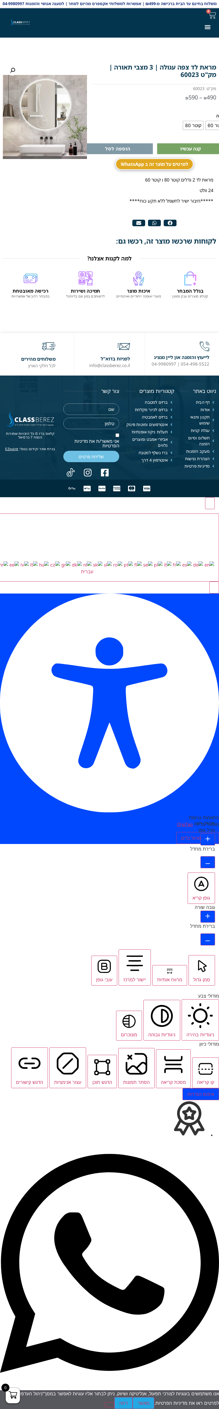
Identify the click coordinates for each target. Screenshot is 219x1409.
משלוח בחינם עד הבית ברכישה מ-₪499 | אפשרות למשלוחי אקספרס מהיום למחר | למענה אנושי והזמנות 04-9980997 (110, 3)
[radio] (193, 125)
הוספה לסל (117, 149)
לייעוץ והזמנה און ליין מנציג (181, 357)
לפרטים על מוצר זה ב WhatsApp (154, 164)
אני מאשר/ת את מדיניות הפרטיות (96, 443)
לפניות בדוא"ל (115, 359)
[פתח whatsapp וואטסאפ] (109, 1387)
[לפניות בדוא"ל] (123, 346)
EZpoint (11, 448)
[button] (207, 27)
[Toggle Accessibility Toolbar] (210, 503)
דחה (123, 1403)
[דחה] (109, 1404)
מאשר (143, 1403)
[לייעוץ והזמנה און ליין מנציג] (204, 346)
